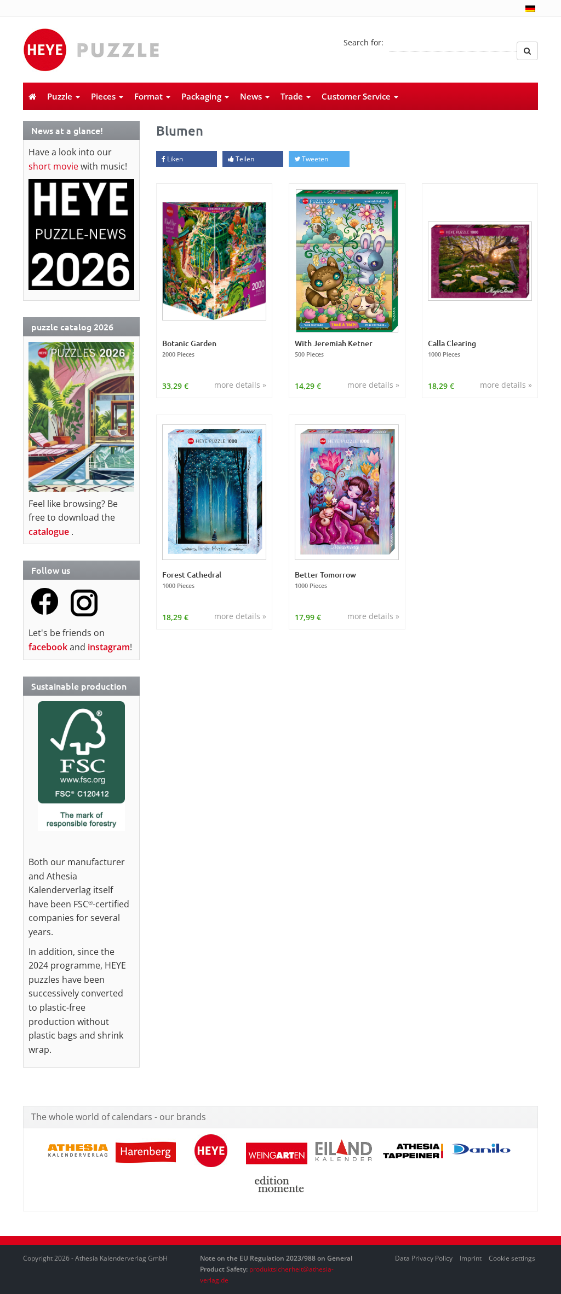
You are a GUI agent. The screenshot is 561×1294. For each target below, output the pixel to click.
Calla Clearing (452, 348)
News (252, 96)
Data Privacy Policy (424, 1258)
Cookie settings (512, 1258)
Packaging (202, 96)
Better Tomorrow (325, 579)
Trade (292, 96)
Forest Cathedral (191, 579)
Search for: (363, 42)
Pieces (104, 96)
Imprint (471, 1258)
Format (149, 96)
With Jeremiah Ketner (334, 348)
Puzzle (61, 96)
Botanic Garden (189, 348)
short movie (53, 166)
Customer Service (357, 96)
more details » (240, 385)
